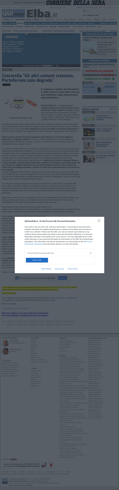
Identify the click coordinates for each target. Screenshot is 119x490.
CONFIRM (37, 260)
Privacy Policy (73, 269)
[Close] (100, 221)
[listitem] (59, 253)
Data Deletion (46, 269)
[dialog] (59, 245)
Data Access (59, 269)
